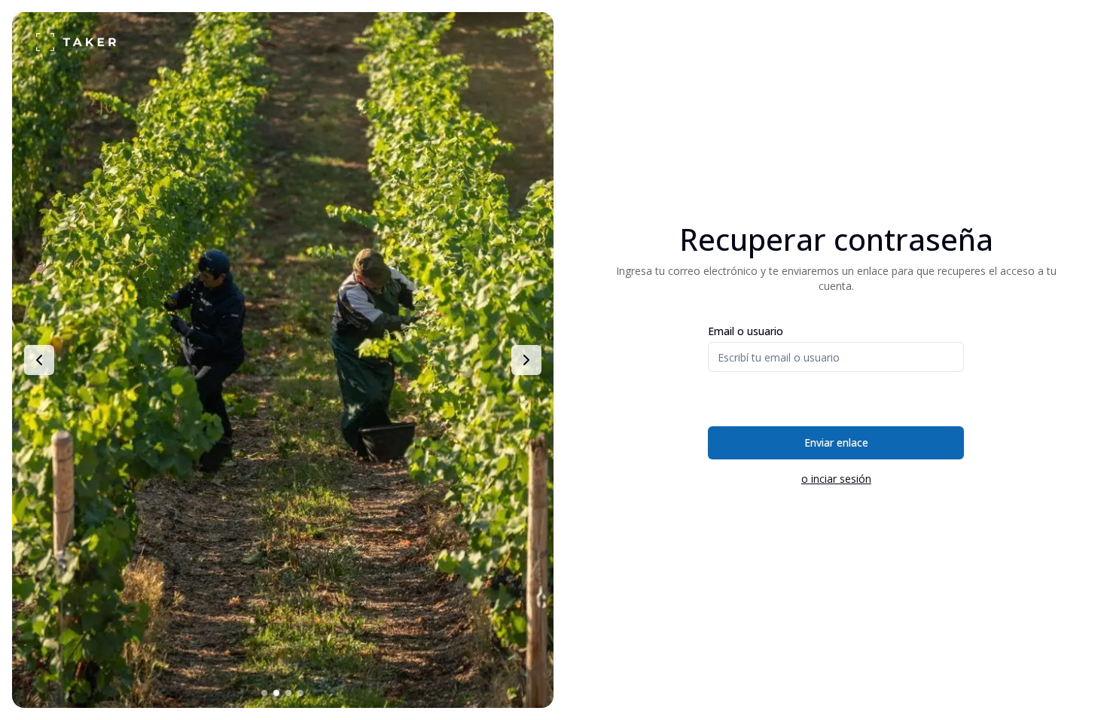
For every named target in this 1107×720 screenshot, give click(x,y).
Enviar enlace (836, 442)
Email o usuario (745, 331)
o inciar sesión (836, 478)
